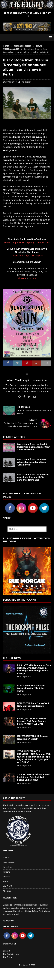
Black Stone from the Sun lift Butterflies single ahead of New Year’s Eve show (33, 447)
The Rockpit (26, 81)
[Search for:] (27, 529)
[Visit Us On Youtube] (32, 511)
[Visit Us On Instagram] (21, 511)
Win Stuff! (7, 886)
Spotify (30, 242)
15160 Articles (40, 380)
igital (40, 255)
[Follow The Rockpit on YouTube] (33, 396)
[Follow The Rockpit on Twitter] (28, 396)
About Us (7, 890)
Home (6, 857)
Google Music (44, 242)
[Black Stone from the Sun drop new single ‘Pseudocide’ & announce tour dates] (9, 477)
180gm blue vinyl (20, 255)
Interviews (7, 867)
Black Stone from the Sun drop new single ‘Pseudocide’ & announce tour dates (33, 477)
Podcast (6, 876)
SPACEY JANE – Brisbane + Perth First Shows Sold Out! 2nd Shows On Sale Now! (33, 777)
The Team (7, 957)
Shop (5, 881)
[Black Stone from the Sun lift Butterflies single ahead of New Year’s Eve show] (9, 447)
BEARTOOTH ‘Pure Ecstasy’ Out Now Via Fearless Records (33, 704)
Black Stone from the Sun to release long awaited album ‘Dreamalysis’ (31, 462)
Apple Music (18, 242)
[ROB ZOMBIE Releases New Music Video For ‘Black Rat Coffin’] (9, 688)
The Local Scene (22, 46)
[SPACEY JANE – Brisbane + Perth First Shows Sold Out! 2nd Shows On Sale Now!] (9, 777)
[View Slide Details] (27, 26)
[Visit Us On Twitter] (44, 511)
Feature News (12, 658)
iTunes (6, 242)
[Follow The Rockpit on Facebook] (23, 396)
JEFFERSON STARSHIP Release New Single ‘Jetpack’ (32, 737)
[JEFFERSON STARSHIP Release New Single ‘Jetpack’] (9, 739)
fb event (22, 278)
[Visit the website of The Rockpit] (19, 396)
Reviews (6, 871)
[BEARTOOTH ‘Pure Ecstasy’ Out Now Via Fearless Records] (9, 706)
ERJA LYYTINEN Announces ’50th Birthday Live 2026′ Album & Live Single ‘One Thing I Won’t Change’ (34, 669)
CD (32, 255)
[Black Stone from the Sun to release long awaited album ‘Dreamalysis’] (9, 462)
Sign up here (8, 920)
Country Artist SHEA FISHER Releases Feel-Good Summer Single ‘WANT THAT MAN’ (32, 721)
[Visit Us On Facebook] (10, 511)
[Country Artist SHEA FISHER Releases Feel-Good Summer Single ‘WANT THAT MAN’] (9, 721)
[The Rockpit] (27, 7)
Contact (6, 950)
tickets (32, 278)
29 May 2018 (10, 81)
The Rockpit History (12, 954)
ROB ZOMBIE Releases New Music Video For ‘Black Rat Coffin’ (31, 688)
